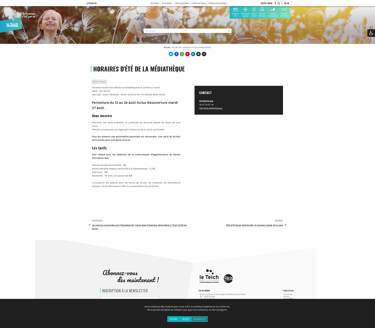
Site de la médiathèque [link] (210, 108)
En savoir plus (199, 319)
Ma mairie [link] (154, 3)
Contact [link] (287, 296)
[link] (371, 33)
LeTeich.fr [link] (92, 3)
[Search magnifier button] (229, 31)
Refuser (185, 319)
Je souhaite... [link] (167, 3)
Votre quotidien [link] (182, 3)
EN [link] (288, 3)
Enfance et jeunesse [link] (217, 3)
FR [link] (285, 3)
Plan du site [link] (288, 294)
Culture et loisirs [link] (198, 3)
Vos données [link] (288, 299)
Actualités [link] (176, 47)
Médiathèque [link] (99, 82)
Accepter (173, 319)
